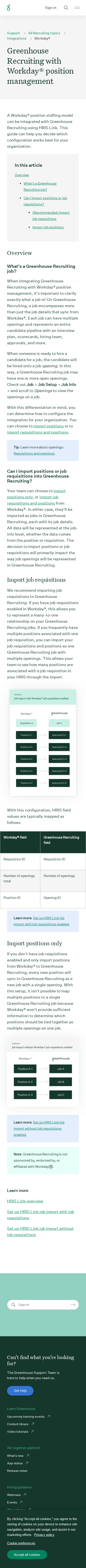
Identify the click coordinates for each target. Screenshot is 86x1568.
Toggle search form (66, 8)
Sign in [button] (50, 8)
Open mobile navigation (77, 8)
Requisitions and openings (34, 453)
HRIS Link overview (25, 1201)
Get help (20, 1390)
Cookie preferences (21, 1543)
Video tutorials (18, 1432)
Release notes (17, 1471)
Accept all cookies (27, 1555)
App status (15, 1463)
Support (13, 33)
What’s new (15, 1456)
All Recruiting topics (44, 33)
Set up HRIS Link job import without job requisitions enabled (39, 1128)
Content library (18, 1424)
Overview (22, 175)
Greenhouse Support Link (8, 7)
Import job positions (48, 227)
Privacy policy (44, 1535)
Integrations (16, 38)
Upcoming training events (26, 1417)
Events (12, 1502)
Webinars (14, 1495)
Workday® (42, 38)
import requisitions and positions (37, 432)
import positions (49, 426)
